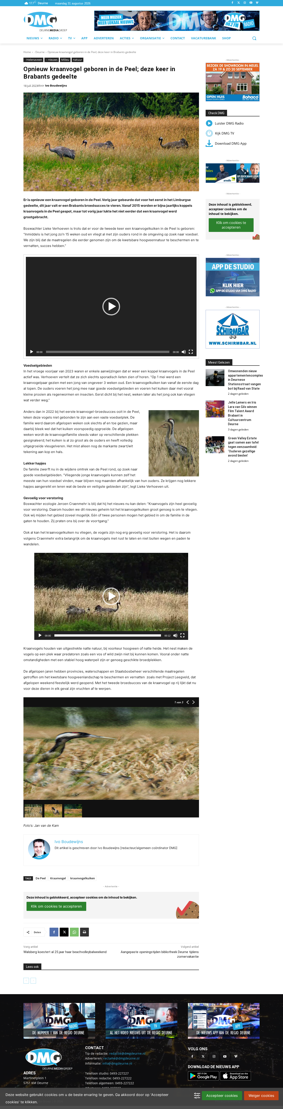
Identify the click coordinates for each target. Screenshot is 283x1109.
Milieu (65, 60)
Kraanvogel (58, 878)
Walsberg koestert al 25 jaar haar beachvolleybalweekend (65, 952)
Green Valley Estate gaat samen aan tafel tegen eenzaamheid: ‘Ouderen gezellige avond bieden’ (243, 446)
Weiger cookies (261, 1095)
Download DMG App (231, 143)
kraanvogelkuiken (82, 878)
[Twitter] (238, 3)
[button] (176, 21)
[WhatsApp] (74, 932)
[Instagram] (244, 3)
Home (27, 52)
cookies (50, 1094)
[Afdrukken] (84, 932)
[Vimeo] (257, 3)
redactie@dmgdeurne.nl (127, 1053)
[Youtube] (250, 3)
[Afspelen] (31, 352)
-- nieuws (51, 60)
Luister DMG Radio (229, 123)
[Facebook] (232, 3)
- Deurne (39, 52)
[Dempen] (184, 352)
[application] (111, 306)
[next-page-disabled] (33, 981)
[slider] (107, 635)
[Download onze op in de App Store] (235, 1079)
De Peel (41, 878)
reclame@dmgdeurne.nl (121, 1058)
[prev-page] (26, 981)
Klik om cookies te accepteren (56, 906)
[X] (64, 932)
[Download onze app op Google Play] (204, 1079)
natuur (77, 60)
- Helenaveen (33, 60)
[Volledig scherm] (191, 352)
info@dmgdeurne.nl (117, 1063)
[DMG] (58, 21)
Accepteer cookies (222, 1095)
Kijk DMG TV (224, 133)
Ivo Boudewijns (56, 85)
